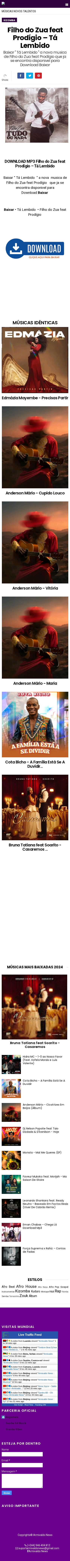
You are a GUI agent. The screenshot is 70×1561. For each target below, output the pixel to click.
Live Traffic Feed (30, 1334)
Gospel (64, 1287)
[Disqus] (35, 912)
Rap (58, 1291)
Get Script (18, 1405)
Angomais (12, 1417)
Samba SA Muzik (16, 1423)
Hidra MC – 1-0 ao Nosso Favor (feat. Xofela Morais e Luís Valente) (42, 1060)
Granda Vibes (14, 1429)
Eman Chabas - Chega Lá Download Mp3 (40, 1226)
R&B (51, 1291)
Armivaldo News (46, 1341)
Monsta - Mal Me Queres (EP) (42, 1152)
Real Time (29, 1405)
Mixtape (45, 1291)
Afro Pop (54, 1287)
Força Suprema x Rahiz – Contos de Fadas (44, 1250)
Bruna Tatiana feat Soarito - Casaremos (35, 1045)
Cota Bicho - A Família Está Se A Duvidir (44, 1082)
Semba (5, 1296)
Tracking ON (40, 1405)
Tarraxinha (14, 1296)
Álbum (33, 1296)
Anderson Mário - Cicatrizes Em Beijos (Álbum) (43, 1106)
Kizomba (9, 20)
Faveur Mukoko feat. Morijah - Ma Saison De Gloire (45, 1178)
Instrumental (8, 1291)
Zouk (23, 1295)
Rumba (65, 1292)
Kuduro (35, 1291)
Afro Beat (8, 1286)
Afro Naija (43, 1287)
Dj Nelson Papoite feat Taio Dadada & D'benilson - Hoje (41, 1130)
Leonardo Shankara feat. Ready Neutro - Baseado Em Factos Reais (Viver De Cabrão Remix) (45, 1204)
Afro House (26, 1286)
